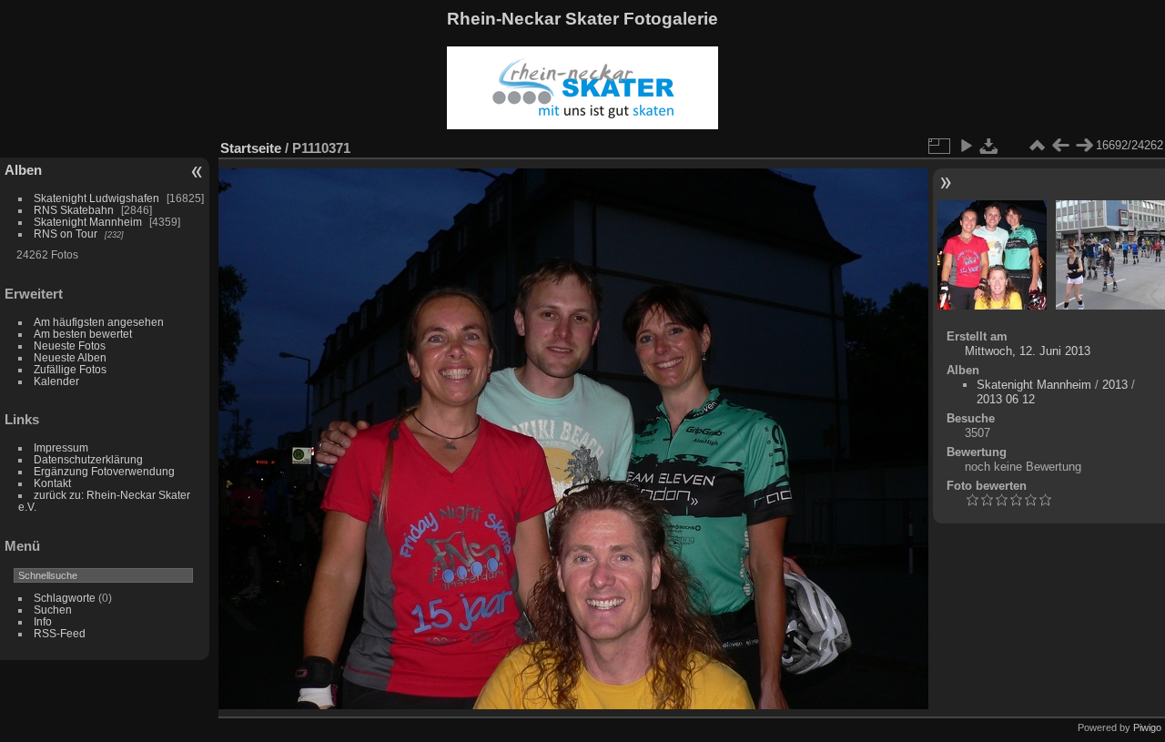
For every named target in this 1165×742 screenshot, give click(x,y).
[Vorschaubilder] (1036, 146)
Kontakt (52, 483)
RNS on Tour (65, 233)
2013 (1115, 384)
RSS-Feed (60, 633)
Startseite (250, 148)
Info (43, 621)
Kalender (56, 381)
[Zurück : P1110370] (1060, 146)
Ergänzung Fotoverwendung (104, 471)
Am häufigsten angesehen (99, 322)
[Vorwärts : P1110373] (1084, 146)
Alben (23, 170)
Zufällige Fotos (70, 369)
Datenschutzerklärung (88, 459)
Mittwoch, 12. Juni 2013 (1027, 351)
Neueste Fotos (70, 345)
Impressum (61, 447)
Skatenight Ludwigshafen (96, 198)
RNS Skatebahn (74, 210)
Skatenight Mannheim (88, 222)
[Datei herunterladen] (989, 146)
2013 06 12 (1006, 399)
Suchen (53, 609)
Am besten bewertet (83, 334)
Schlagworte (65, 598)
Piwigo (1147, 727)
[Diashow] (966, 146)
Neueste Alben (70, 357)
